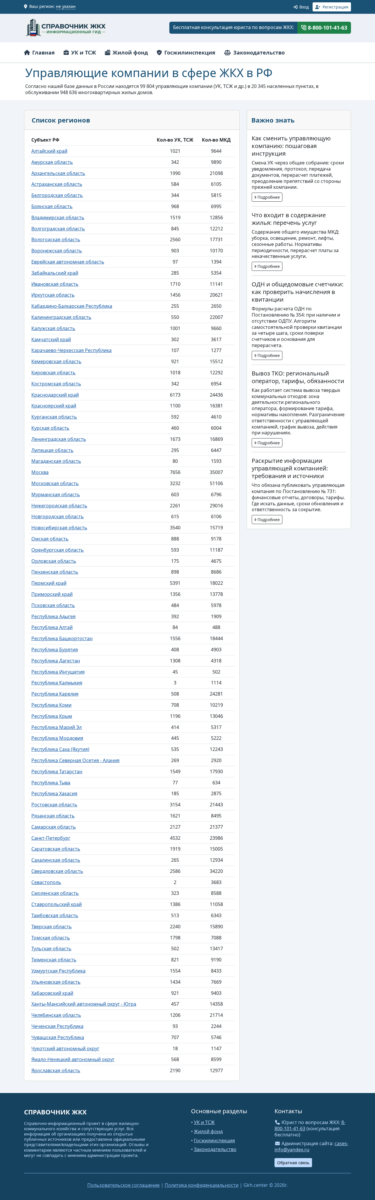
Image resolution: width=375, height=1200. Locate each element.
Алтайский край (49, 151)
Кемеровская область (56, 361)
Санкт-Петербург (50, 838)
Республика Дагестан (55, 660)
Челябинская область (56, 1015)
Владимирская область (57, 217)
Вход (303, 7)
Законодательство (258, 52)
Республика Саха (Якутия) (60, 749)
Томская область (50, 937)
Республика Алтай (52, 627)
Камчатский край (51, 339)
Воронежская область (56, 250)
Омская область (50, 539)
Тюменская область (53, 959)
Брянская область (52, 206)
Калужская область (53, 328)
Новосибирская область (59, 527)
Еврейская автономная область (67, 262)
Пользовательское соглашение (123, 1185)
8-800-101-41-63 (326, 27)
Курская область (50, 428)
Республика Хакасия (54, 793)
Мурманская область (55, 494)
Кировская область (53, 372)
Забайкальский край (54, 273)
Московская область (55, 483)
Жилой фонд (129, 52)
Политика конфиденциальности (201, 1185)
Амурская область (52, 162)
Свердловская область (57, 871)
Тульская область (51, 948)
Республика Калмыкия (56, 682)
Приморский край (52, 594)
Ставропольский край (56, 904)
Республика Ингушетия (58, 672)
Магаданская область (56, 461)
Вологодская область (55, 239)
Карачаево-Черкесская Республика (71, 350)
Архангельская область (58, 173)
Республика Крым (51, 716)
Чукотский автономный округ (65, 1048)
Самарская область (53, 827)
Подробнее (268, 197)
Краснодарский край (55, 395)
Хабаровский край (52, 993)
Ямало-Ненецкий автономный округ (73, 1059)
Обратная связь (293, 1162)
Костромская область (56, 383)
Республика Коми (51, 705)
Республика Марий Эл (56, 727)
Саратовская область (55, 849)
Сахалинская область (55, 860)
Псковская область (53, 605)
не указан (66, 6)
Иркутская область (53, 295)
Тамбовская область (54, 915)
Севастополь (46, 882)
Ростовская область (54, 804)
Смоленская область (55, 893)
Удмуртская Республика (58, 971)
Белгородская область (57, 195)
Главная (43, 52)
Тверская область (51, 926)
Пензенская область (54, 572)
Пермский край (49, 583)
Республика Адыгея (53, 616)
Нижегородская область (59, 505)
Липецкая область (52, 450)
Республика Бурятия (54, 649)
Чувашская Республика (57, 1037)
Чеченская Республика (57, 1026)
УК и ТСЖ (83, 52)
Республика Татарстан (56, 771)
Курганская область (54, 417)
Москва (40, 472)
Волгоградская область (58, 228)
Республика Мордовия (57, 738)
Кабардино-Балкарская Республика (71, 306)
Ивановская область (55, 284)
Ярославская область (55, 1070)
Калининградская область (61, 317)
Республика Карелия (55, 694)
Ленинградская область (58, 439)
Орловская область (53, 561)
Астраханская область (56, 184)
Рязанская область (53, 816)
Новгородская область (57, 516)
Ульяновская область (56, 982)
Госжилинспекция (189, 52)
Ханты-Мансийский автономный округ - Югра (83, 1004)
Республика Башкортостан (62, 638)
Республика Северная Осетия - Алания (75, 760)
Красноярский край (53, 405)
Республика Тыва (50, 782)
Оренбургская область (57, 550)
